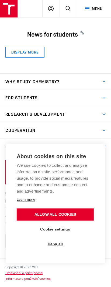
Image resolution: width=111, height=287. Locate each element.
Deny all (55, 244)
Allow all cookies (55, 214)
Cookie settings (55, 229)
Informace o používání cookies (28, 278)
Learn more (26, 199)
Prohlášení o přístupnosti (24, 273)
